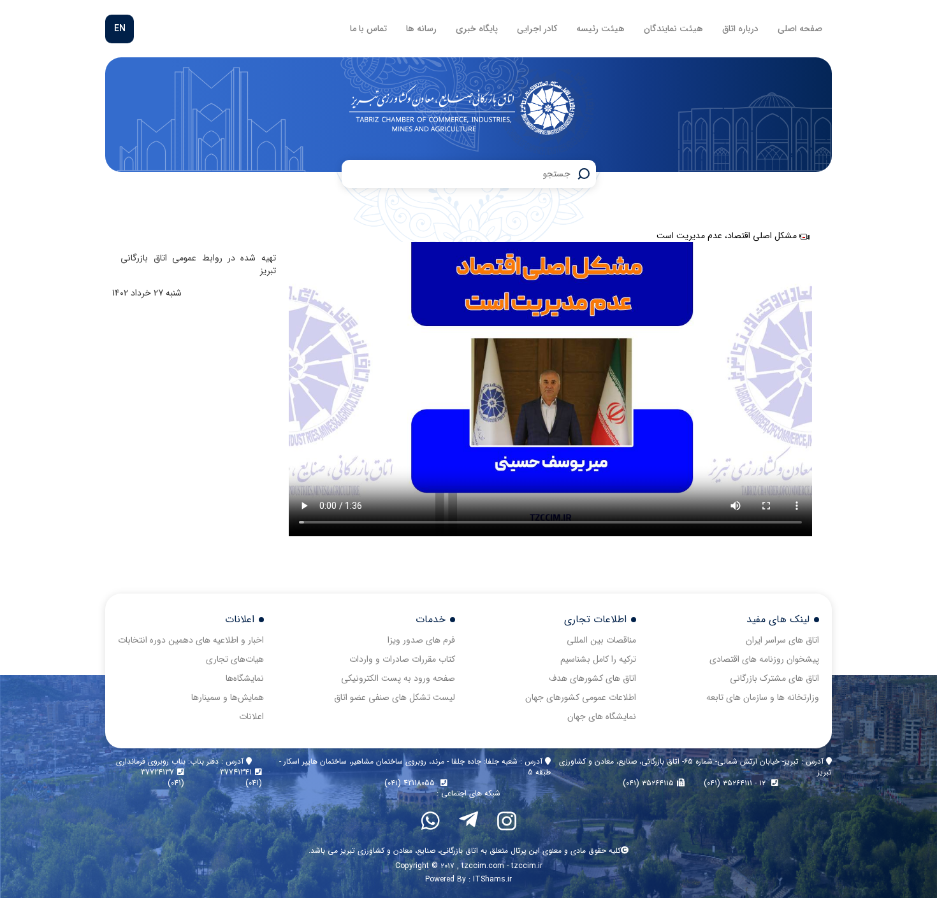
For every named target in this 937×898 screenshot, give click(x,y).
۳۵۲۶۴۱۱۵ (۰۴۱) (648, 783)
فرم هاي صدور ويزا (421, 640)
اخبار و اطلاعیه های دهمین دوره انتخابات (191, 640)
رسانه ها (421, 29)
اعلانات (251, 716)
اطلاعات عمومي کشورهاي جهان (580, 697)
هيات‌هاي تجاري (235, 659)
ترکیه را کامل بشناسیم (598, 659)
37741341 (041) (241, 777)
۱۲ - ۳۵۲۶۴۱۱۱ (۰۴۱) (736, 783)
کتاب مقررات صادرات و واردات (402, 659)
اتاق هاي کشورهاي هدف (592, 678)
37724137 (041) (162, 777)
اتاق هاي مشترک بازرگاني (774, 678)
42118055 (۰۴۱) (410, 783)
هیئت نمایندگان (673, 29)
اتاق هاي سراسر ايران (782, 640)
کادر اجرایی (537, 29)
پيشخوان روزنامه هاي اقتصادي (764, 659)
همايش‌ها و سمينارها (227, 697)
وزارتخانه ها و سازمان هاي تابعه (762, 697)
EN (120, 29)
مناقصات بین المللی (601, 640)
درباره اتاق (740, 29)
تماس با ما (368, 29)
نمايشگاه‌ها (245, 678)
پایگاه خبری (477, 29)
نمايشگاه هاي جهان (601, 716)
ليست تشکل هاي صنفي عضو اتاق (394, 697)
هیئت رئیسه (600, 29)
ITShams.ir (492, 879)
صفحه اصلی (800, 29)
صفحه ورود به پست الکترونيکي (398, 678)
